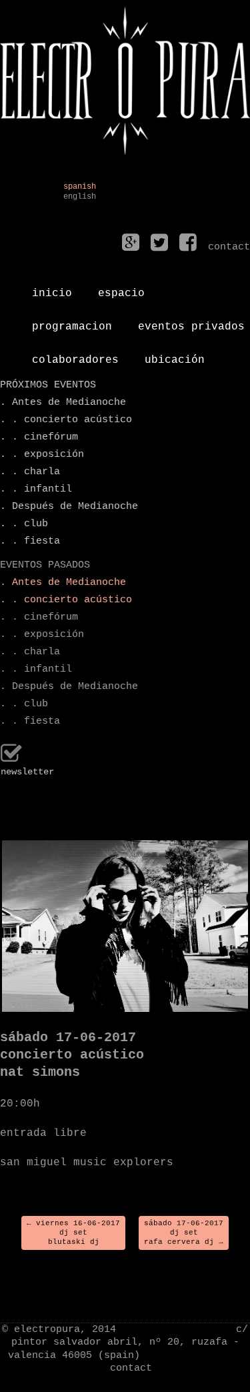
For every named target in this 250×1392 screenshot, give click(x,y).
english (79, 197)
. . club (24, 524)
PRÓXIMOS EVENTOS (48, 385)
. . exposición (42, 454)
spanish (79, 187)
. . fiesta (30, 541)
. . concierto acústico (66, 420)
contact (131, 1368)
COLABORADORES (75, 355)
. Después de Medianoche (69, 506)
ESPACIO (121, 288)
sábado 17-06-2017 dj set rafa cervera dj (183, 1233)
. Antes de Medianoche (63, 402)
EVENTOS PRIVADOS (191, 321)
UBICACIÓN (175, 355)
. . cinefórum (39, 437)
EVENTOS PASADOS (45, 565)
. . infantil (36, 489)
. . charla (30, 472)
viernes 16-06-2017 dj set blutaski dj (73, 1233)
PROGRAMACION (72, 321)
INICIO (52, 288)
